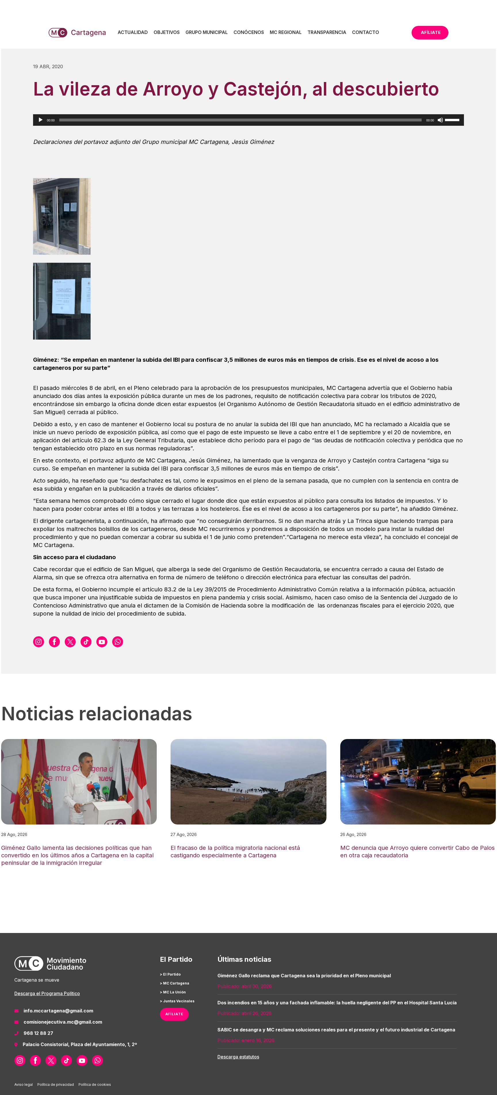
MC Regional (286, 32)
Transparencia (326, 32)
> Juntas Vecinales (177, 1001)
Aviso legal (23, 1084)
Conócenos (249, 32)
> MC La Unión (173, 992)
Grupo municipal (207, 32)
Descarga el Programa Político (47, 993)
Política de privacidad (55, 1084)
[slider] (453, 119)
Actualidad (133, 32)
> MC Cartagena (174, 983)
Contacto (365, 32)
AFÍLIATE (174, 1014)
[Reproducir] (40, 120)
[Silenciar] (440, 120)
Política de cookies (95, 1084)
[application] (248, 120)
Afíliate (431, 32)
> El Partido (170, 974)
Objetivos (167, 32)
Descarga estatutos (238, 1057)
